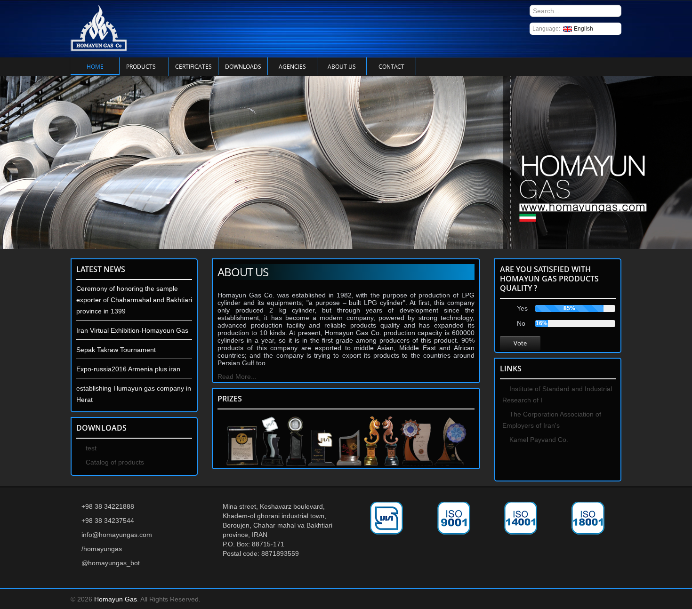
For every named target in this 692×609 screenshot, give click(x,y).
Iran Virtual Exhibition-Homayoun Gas (132, 330)
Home (95, 67)
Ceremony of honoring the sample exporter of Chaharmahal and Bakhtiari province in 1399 (134, 300)
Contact (391, 67)
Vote (520, 343)
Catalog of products (114, 462)
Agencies (292, 67)
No (521, 323)
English (583, 28)
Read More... (237, 376)
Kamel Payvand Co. (537, 439)
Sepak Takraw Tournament (116, 349)
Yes (522, 308)
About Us (342, 67)
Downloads (243, 67)
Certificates (193, 67)
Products (141, 67)
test (90, 448)
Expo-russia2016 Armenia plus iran (128, 369)
